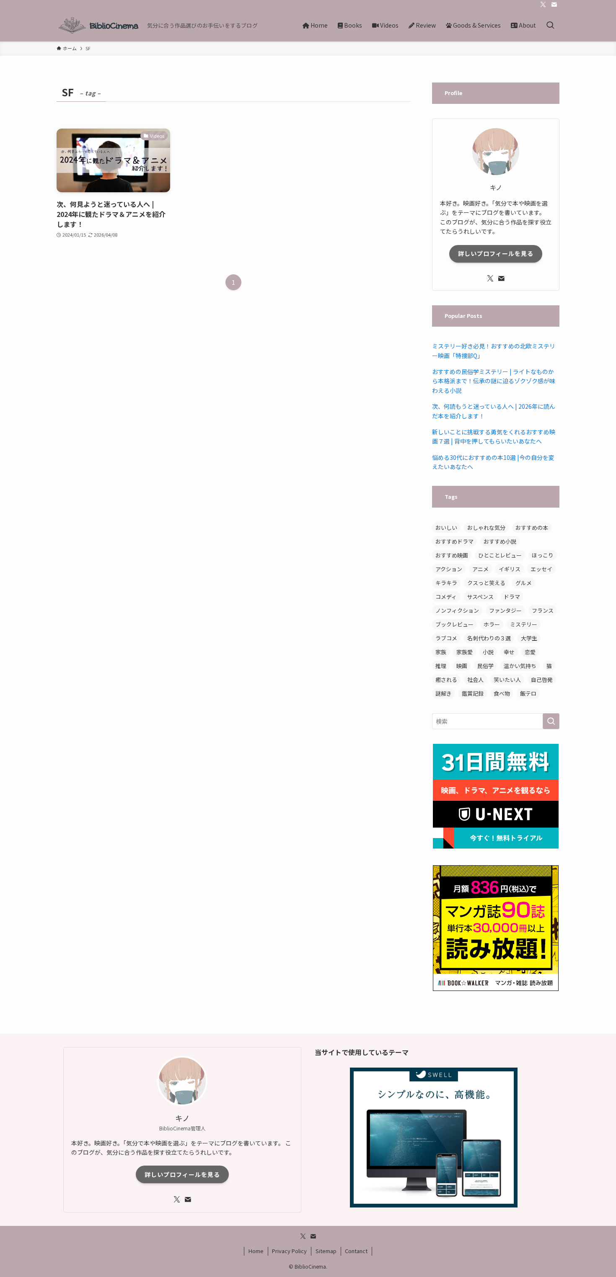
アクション (448, 569)
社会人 (475, 680)
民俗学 (485, 666)
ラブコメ (446, 638)
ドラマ (512, 597)
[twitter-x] (543, 4)
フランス (543, 610)
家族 (440, 652)
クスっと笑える (486, 583)
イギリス (509, 569)
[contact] (554, 4)
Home (256, 1251)
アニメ (480, 569)
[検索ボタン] (550, 25)
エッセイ (541, 569)
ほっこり (543, 555)
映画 (461, 666)
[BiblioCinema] (98, 25)
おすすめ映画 (451, 555)
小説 (488, 652)
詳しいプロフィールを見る (495, 253)
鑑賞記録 (473, 693)
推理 (440, 666)
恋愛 (530, 652)
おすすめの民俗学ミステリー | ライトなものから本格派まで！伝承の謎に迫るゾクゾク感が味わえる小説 (493, 381)
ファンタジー (505, 610)
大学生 (529, 638)
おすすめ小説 (500, 541)
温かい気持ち (520, 666)
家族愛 (464, 652)
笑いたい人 (507, 680)
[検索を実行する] (551, 721)
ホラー (492, 624)
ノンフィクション (457, 610)
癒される (446, 680)
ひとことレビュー (500, 555)
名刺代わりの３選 (489, 638)
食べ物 (502, 693)
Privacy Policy (289, 1251)
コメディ (446, 597)
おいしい (446, 527)
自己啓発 (542, 680)
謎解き (443, 693)
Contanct (356, 1251)
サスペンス (480, 597)
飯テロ (528, 693)
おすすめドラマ (454, 541)
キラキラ (446, 583)
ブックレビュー (454, 624)
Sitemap (326, 1251)
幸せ (509, 652)
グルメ (523, 583)
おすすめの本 (531, 527)
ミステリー (523, 624)
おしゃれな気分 (486, 527)
